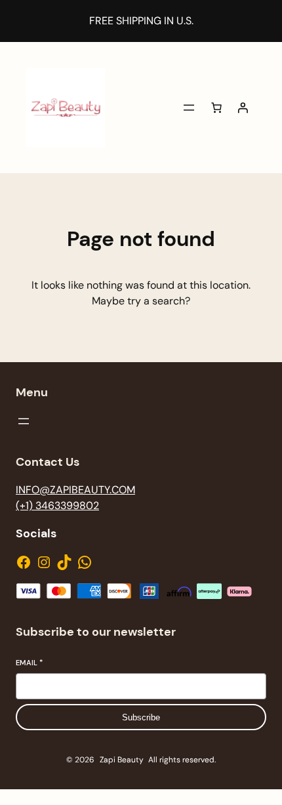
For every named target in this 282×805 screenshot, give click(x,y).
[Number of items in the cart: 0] (216, 107)
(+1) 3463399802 (57, 505)
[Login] (243, 107)
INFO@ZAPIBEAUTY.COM (75, 490)
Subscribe (141, 717)
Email (29, 662)
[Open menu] (189, 107)
